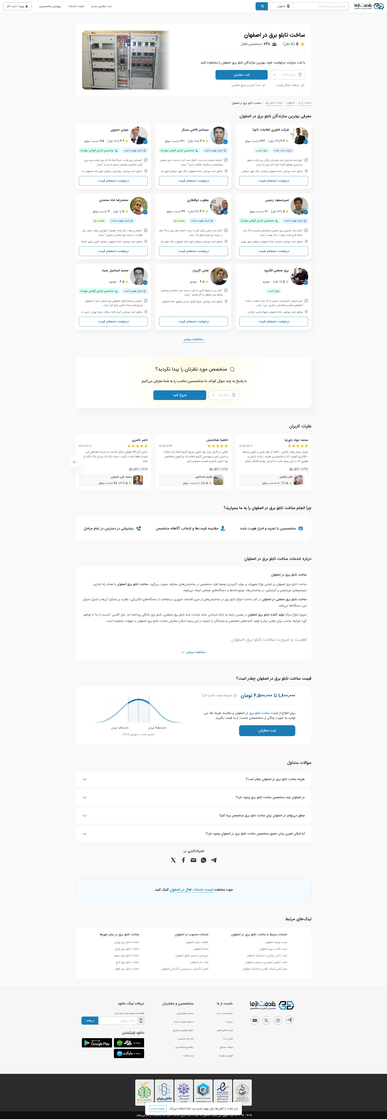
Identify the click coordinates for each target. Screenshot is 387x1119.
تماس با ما (228, 1039)
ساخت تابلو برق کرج (127, 962)
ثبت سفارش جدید (101, 6)
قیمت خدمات (76, 6)
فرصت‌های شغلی (225, 1030)
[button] (74, 462)
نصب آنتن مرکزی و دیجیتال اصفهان (267, 955)
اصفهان (290, 103)
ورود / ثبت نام (15, 6)
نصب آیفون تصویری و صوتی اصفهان (266, 962)
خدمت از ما (305, 103)
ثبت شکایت (188, 1056)
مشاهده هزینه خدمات (183, 1022)
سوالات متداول (226, 1047)
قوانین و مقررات (225, 1056)
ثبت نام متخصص (186, 1039)
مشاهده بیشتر (193, 339)
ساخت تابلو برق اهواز (127, 969)
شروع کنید (180, 395)
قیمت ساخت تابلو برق (263, 713)
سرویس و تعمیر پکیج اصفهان (192, 955)
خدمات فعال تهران (185, 1013)
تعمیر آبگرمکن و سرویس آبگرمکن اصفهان (185, 969)
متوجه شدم (157, 1108)
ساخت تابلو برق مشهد (126, 955)
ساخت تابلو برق (274, 103)
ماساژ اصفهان (201, 949)
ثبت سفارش (242, 74)
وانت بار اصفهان (199, 962)
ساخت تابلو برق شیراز (127, 949)
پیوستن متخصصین (50, 6)
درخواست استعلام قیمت (273, 180)
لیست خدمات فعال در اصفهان (191, 889)
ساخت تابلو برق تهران (126, 942)
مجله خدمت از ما (225, 1013)
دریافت (90, 1020)
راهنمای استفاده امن (184, 1047)
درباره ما (229, 1022)
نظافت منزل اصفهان (197, 942)
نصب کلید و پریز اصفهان (273, 949)
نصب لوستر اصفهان (276, 942)
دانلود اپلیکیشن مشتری (183, 1030)
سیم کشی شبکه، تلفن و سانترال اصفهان (265, 969)
